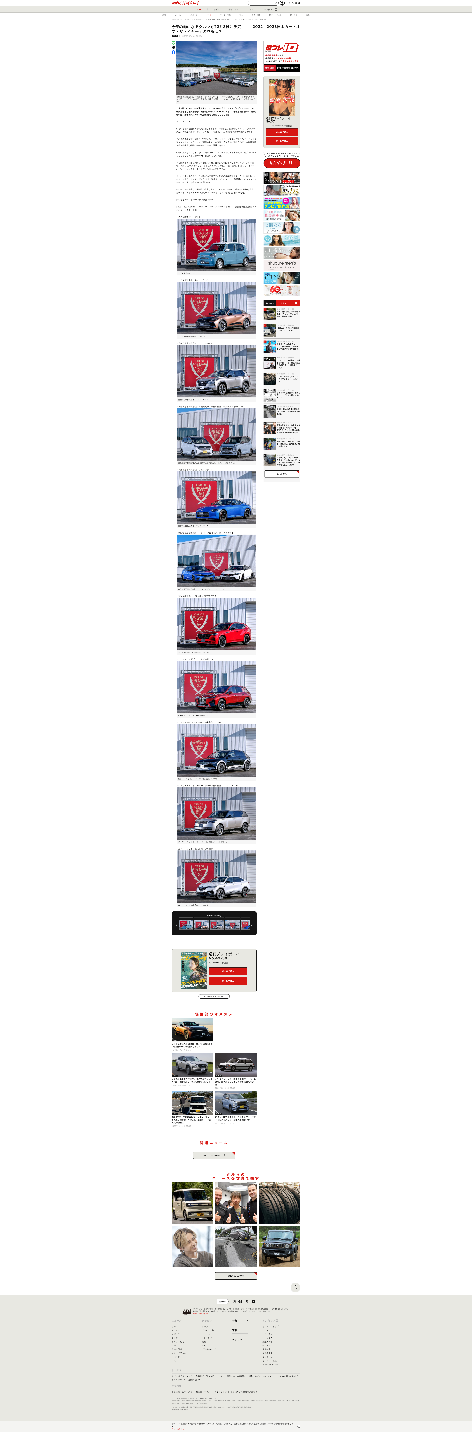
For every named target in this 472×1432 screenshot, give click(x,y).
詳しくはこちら (178, 1429)
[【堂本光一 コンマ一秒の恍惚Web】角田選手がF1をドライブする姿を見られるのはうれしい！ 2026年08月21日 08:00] (192, 1246)
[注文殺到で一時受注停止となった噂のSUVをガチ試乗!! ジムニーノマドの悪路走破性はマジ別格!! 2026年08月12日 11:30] (279, 1246)
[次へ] (252, 924)
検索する (276, 3)
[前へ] (176, 924)
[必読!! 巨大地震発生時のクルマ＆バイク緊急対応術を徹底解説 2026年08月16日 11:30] (236, 1246)
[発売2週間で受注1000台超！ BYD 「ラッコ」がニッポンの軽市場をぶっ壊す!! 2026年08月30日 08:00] (192, 1203)
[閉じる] (298, 1426)
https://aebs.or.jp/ (200, 1314)
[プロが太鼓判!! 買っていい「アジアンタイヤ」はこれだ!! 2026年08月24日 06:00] (279, 1203)
